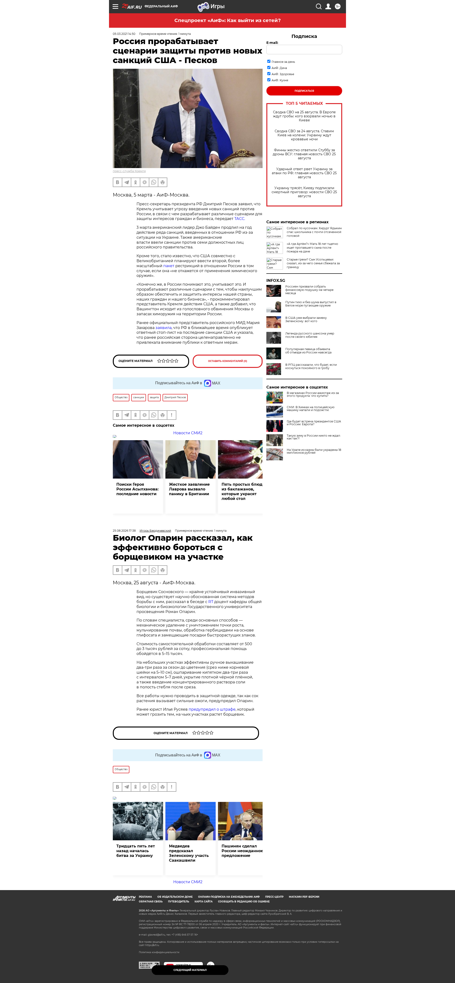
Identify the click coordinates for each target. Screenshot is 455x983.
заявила (163, 327)
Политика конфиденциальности (159, 952)
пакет (168, 266)
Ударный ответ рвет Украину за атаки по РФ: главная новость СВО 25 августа (304, 173)
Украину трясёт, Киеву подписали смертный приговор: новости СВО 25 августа (304, 192)
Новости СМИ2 (187, 433)
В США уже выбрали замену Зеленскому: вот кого (306, 319)
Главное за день (283, 62)
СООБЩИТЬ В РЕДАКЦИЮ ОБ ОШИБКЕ (244, 901)
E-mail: (272, 43)
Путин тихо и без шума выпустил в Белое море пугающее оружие (310, 304)
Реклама (145, 896)
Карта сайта (204, 901)
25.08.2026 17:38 (124, 530)
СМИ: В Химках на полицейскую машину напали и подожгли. (310, 408)
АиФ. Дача (279, 68)
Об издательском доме (175, 896)
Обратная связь (151, 901)
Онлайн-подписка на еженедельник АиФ (229, 896)
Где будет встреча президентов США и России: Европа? (314, 423)
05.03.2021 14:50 (124, 34)
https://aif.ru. (152, 945)
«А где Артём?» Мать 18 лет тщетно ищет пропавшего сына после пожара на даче (312, 247)
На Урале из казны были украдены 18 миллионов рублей (314, 451)
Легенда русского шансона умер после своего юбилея (309, 335)
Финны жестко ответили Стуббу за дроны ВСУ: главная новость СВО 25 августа (304, 154)
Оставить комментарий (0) (227, 361)
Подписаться (304, 90)
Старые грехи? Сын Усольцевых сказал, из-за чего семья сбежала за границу (313, 263)
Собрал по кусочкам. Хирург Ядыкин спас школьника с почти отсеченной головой (314, 232)
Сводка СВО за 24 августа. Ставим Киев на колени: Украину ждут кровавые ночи (304, 135)
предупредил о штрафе (212, 709)
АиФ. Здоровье (283, 74)
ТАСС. (239, 218)
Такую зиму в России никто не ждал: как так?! (314, 437)
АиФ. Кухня (280, 80)
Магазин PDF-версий (304, 896)
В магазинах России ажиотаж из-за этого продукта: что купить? (313, 394)
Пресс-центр (274, 896)
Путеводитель (178, 901)
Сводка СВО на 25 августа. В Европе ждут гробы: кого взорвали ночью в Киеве (304, 116)
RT (210, 601)
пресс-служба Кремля (129, 171)
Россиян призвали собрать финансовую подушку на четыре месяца (309, 290)
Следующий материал (190, 970)
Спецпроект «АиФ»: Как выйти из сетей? (227, 20)
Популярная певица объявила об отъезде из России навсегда (308, 350)
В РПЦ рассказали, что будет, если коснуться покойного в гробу (311, 366)
